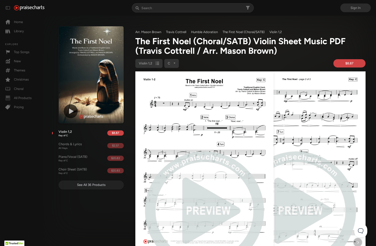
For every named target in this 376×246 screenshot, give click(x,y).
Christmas (21, 79)
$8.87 (115, 133)
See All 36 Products (91, 185)
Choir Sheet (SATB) (73, 171)
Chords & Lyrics (70, 146)
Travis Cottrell (176, 32)
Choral (19, 89)
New (17, 61)
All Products (23, 98)
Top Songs (21, 52)
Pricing (19, 107)
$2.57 (115, 145)
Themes (19, 70)
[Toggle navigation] (7, 7)
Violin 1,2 (65, 133)
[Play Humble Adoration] (71, 111)
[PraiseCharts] (29, 7)
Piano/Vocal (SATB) (73, 158)
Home (18, 22)
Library (19, 31)
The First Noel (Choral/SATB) (244, 32)
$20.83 (115, 158)
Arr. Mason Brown (148, 32)
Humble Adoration (204, 32)
